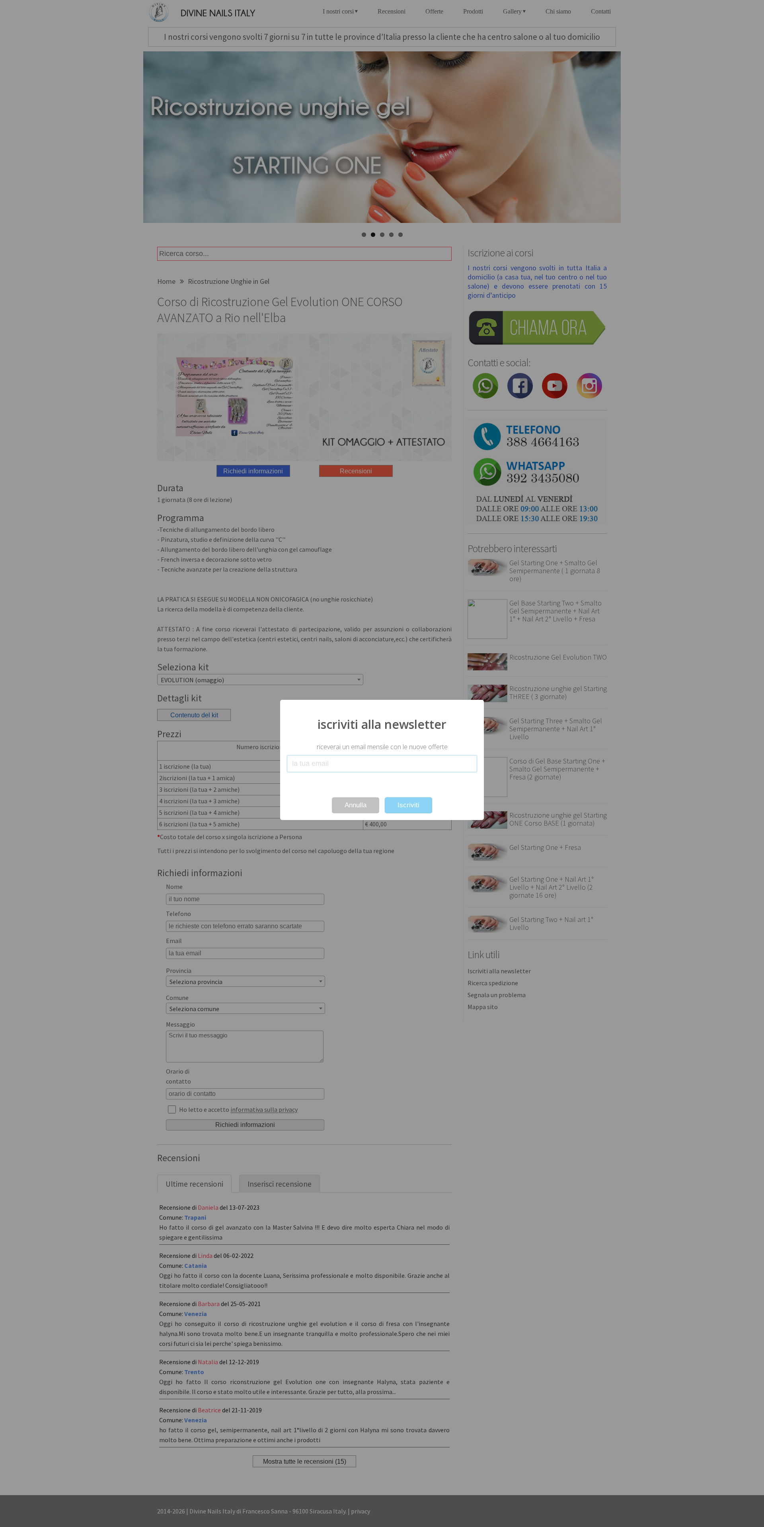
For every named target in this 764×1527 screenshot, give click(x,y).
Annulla (355, 805)
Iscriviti (408, 805)
